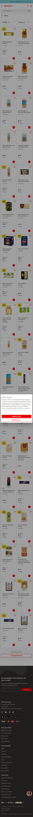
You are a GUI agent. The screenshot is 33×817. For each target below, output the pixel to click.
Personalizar (16, 420)
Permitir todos (16, 416)
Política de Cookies (21, 411)
